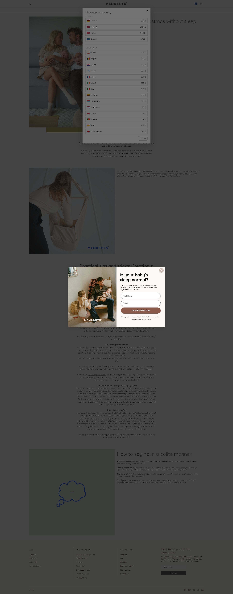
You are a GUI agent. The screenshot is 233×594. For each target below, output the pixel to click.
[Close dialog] (161, 270)
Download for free (141, 310)
